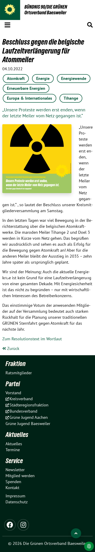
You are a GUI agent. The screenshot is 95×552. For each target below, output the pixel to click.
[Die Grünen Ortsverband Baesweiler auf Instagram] (23, 525)
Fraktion (16, 363)
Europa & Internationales (29, 98)
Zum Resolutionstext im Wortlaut (32, 338)
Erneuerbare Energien (26, 88)
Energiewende (73, 78)
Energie (43, 78)
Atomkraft (16, 78)
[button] (7, 24)
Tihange (71, 98)
